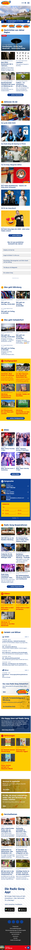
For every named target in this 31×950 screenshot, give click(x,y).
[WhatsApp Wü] (21, 921)
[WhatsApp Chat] (28, 21)
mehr (27, 636)
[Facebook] (9, 921)
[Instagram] (13, 921)
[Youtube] (17, 921)
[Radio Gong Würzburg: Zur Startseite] (6, 3)
